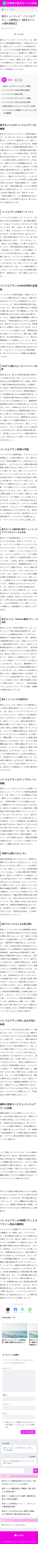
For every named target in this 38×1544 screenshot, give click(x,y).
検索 (35, 1470)
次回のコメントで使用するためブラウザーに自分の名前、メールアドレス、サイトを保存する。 (20, 1424)
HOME (20, 1535)
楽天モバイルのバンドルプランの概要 (16, 86)
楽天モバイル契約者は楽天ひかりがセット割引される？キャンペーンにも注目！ (19, 1482)
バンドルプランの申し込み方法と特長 (16, 102)
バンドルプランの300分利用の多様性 (16, 90)
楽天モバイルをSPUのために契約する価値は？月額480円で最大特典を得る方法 (18, 1512)
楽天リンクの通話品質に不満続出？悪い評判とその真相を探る (19, 1490)
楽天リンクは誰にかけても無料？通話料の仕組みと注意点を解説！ (19, 1497)
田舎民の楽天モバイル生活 (21, 3)
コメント (7, 1368)
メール (6, 1404)
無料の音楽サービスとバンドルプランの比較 (19, 106)
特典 (14, 1317)
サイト (5, 1413)
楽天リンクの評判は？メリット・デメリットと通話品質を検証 (19, 1505)
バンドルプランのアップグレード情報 (16, 98)
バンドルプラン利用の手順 (12, 94)
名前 (5, 1395)
